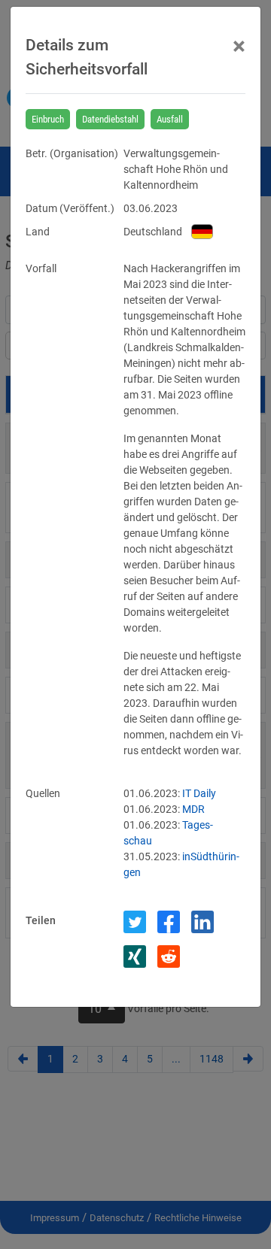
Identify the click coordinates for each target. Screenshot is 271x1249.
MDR (193, 809)
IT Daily (199, 793)
